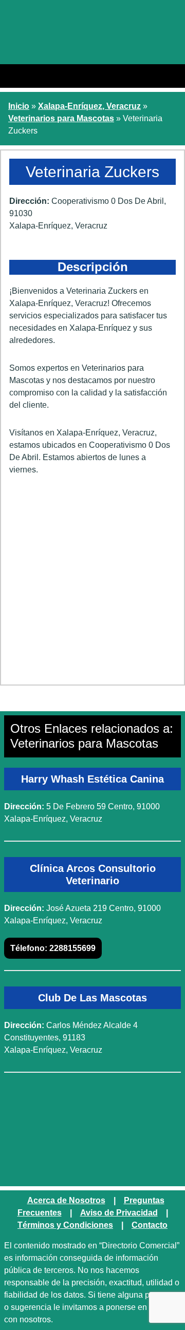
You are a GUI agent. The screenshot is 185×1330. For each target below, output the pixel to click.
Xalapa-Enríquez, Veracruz (89, 106)
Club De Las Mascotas (92, 997)
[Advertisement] (92, 583)
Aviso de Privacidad (119, 1212)
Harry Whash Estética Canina (92, 779)
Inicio (18, 106)
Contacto (150, 1225)
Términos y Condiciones (65, 1225)
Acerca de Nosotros (66, 1200)
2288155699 (53, 948)
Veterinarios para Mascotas (61, 118)
